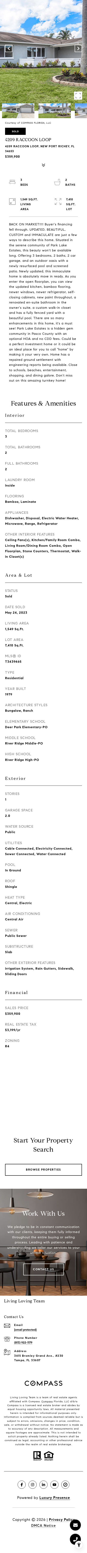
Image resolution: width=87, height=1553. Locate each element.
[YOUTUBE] (54, 1485)
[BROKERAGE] (65, 1485)
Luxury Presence (54, 1497)
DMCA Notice (43, 1525)
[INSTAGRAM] (33, 1485)
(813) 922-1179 (23, 1342)
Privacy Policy (62, 1519)
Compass (47, 1401)
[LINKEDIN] (43, 1485)
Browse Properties (43, 1169)
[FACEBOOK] (22, 1485)
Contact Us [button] (43, 1269)
